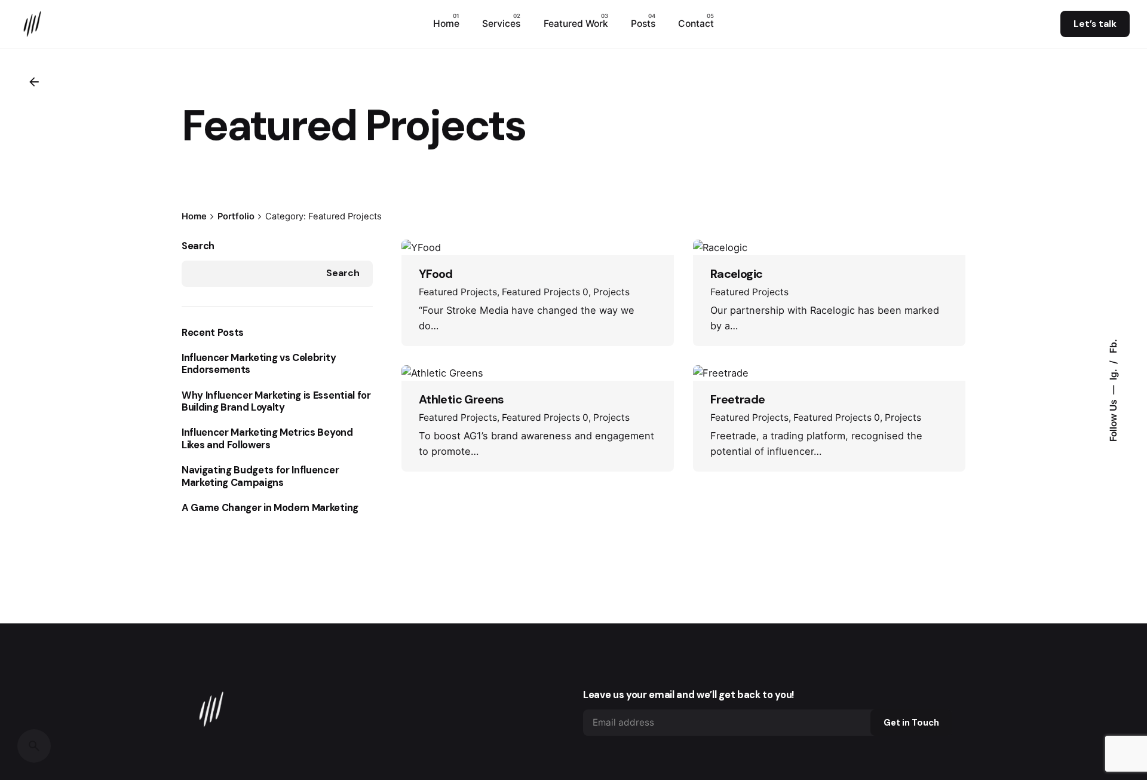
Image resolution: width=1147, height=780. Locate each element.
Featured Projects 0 (545, 292)
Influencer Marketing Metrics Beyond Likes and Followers (267, 438)
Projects (611, 292)
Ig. (1113, 373)
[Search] (34, 746)
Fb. (1113, 346)
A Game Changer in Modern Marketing (270, 507)
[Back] (34, 82)
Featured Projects (458, 292)
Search (198, 246)
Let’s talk (1095, 24)
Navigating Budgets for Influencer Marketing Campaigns (260, 476)
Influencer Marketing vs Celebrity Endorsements (259, 364)
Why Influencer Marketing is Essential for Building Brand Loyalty (276, 401)
